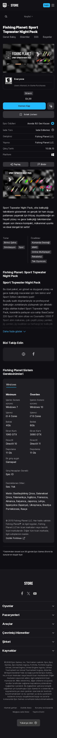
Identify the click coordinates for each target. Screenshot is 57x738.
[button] (28, 331)
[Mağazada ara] (6, 16)
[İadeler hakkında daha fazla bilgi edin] (52, 130)
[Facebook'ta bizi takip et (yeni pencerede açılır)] (33, 354)
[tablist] (28, 384)
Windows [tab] (11, 384)
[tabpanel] (28, 425)
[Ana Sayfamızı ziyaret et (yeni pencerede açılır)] (23, 354)
